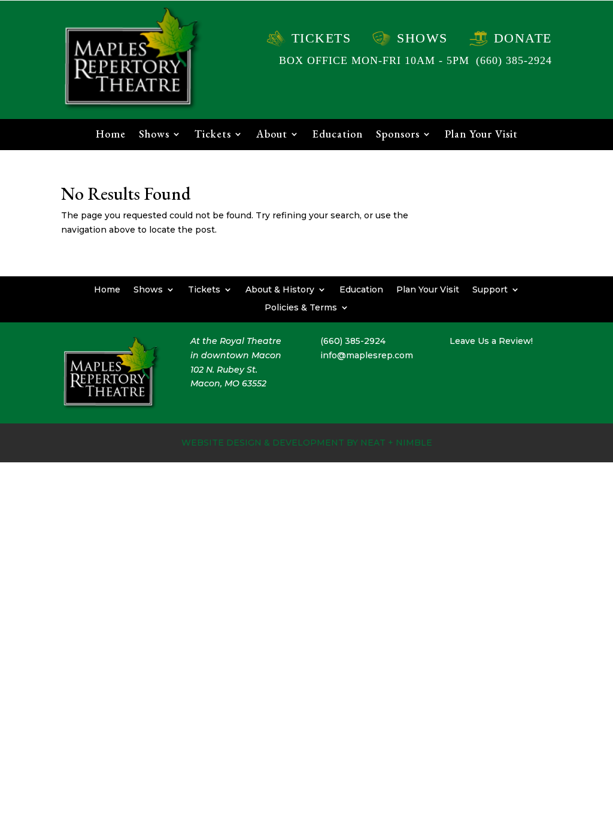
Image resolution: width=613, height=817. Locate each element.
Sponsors (398, 135)
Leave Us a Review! (491, 341)
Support (490, 289)
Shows (422, 38)
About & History (279, 289)
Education (337, 135)
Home (111, 135)
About (271, 135)
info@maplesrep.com (366, 355)
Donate (523, 38)
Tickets (321, 38)
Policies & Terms (301, 307)
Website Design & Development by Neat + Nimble (306, 442)
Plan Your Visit (481, 135)
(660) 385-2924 (514, 60)
